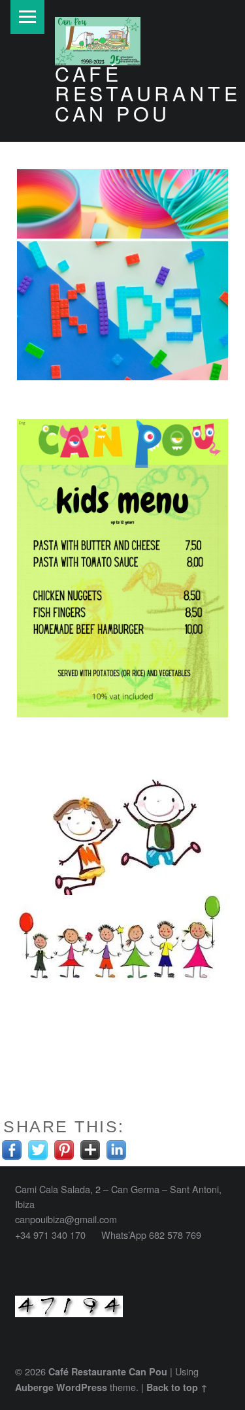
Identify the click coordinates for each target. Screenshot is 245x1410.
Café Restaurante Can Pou (148, 93)
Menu (27, 17)
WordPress (81, 1387)
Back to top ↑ (177, 1387)
